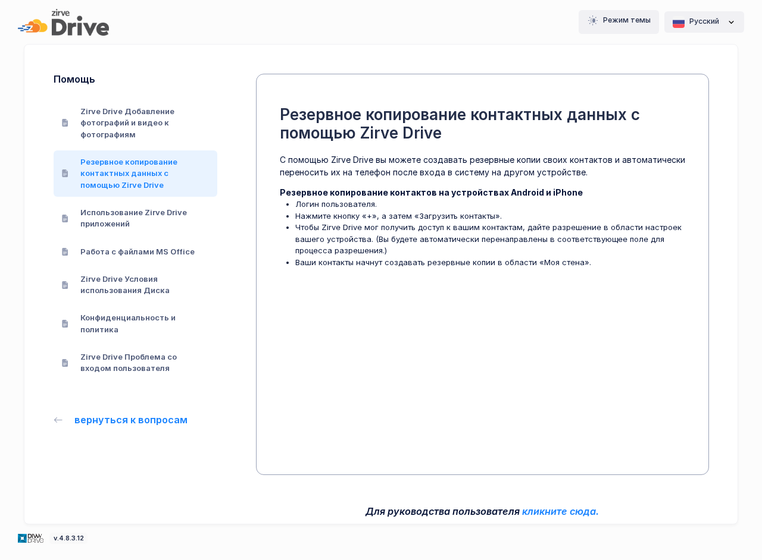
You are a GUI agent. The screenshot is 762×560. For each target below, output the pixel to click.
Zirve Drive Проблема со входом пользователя (128, 362)
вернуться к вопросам (131, 420)
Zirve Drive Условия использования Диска (125, 284)
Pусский (704, 21)
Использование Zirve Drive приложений (133, 218)
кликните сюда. (560, 511)
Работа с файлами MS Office (137, 251)
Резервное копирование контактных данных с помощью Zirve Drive (128, 173)
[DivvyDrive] (63, 22)
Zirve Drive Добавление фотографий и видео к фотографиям (127, 122)
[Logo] (32, 537)
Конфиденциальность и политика (128, 323)
